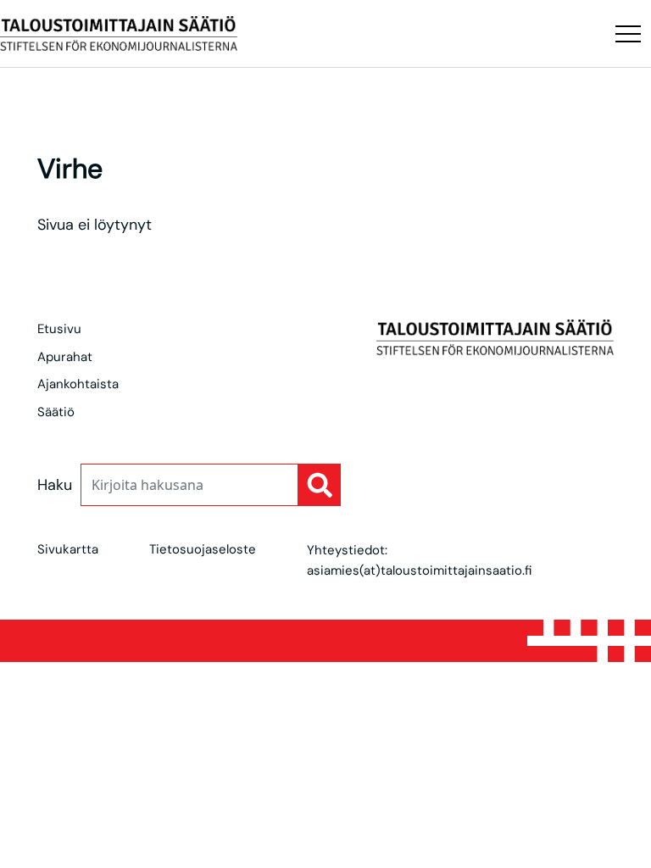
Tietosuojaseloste (202, 549)
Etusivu (59, 328)
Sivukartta (67, 549)
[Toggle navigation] (628, 34)
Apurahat (64, 356)
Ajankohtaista (78, 384)
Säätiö (56, 411)
